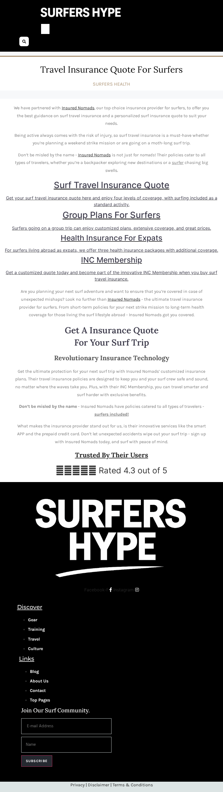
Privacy (78, 784)
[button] (45, 29)
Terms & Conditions (133, 784)
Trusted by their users (111, 455)
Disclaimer (98, 784)
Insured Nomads (78, 107)
